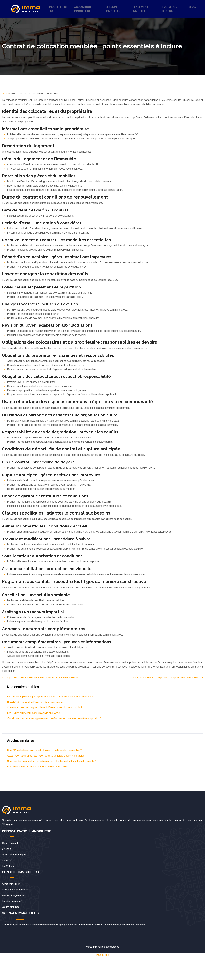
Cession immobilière (114, 9)
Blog (192, 6)
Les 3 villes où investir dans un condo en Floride (33, 713)
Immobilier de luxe (58, 9)
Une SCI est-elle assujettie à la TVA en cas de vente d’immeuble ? (44, 750)
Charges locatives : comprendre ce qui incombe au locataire (166, 677)
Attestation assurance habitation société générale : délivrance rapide (46, 755)
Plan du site (102, 954)
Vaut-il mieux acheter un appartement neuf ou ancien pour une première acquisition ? (54, 718)
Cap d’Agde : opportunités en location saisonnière (35, 702)
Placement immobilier (140, 9)
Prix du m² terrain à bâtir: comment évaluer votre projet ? (39, 766)
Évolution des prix (169, 9)
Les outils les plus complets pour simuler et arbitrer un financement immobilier (50, 696)
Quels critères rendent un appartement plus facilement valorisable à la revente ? (52, 761)
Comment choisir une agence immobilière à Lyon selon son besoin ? (44, 707)
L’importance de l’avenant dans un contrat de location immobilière (41, 677)
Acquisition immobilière (82, 9)
